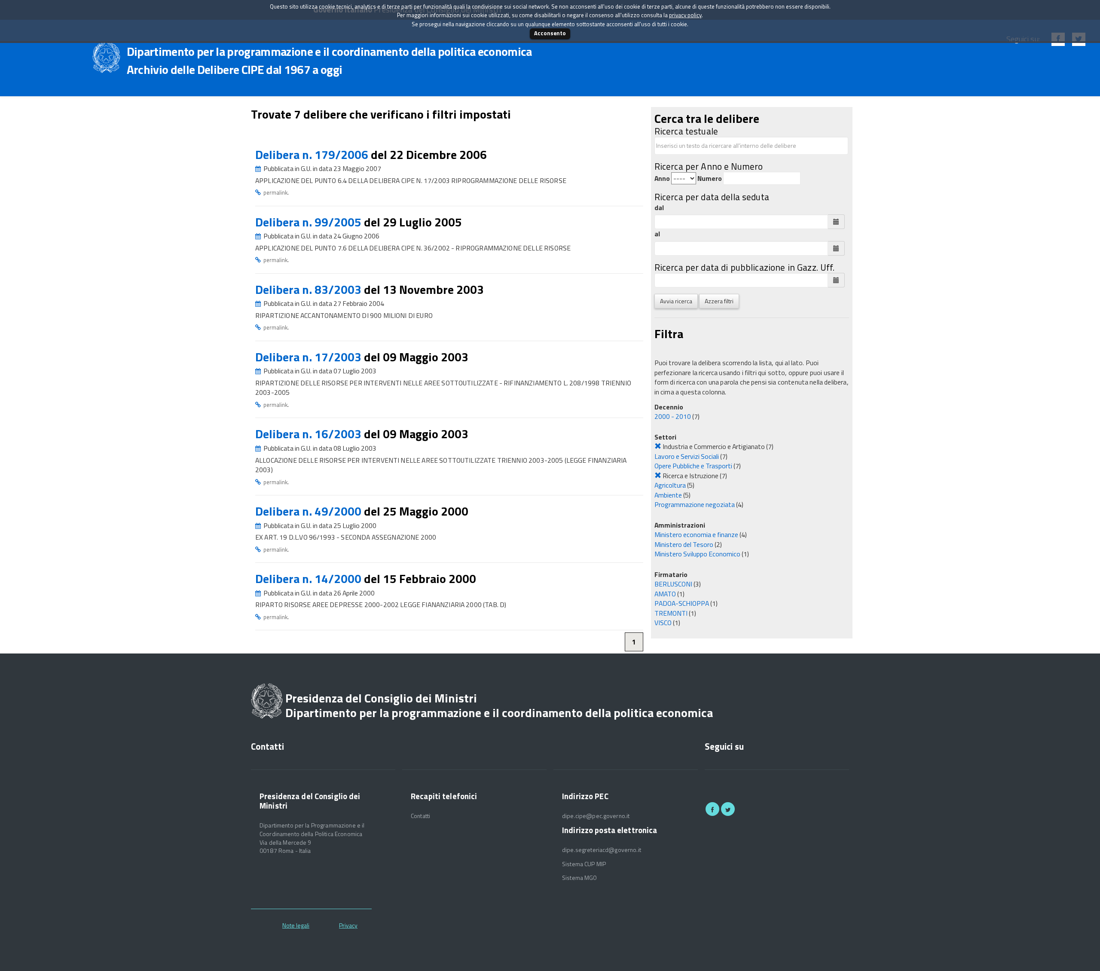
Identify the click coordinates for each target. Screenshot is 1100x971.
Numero (709, 178)
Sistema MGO (579, 877)
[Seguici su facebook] (712, 809)
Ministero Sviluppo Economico (697, 554)
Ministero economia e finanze (696, 534)
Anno (662, 178)
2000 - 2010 (672, 416)
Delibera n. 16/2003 (309, 433)
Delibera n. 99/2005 (309, 222)
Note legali (295, 925)
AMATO (665, 594)
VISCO (663, 622)
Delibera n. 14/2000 (309, 578)
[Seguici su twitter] (728, 809)
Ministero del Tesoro (683, 544)
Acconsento (550, 33)
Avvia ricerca (676, 300)
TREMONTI (671, 613)
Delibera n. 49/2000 (309, 511)
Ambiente (668, 495)
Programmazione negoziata (694, 504)
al (657, 234)
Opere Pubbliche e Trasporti (693, 466)
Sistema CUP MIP (584, 864)
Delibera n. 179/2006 (313, 154)
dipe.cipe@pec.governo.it (595, 816)
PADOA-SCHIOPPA (681, 603)
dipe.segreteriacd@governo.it (601, 850)
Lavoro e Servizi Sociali (686, 456)
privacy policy (685, 15)
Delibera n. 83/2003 (309, 289)
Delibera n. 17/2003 (309, 357)
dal (659, 208)
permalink (275, 192)
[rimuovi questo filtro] (657, 446)
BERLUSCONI (673, 584)
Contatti (420, 816)
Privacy (348, 925)
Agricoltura (670, 485)
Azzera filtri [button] (719, 300)
